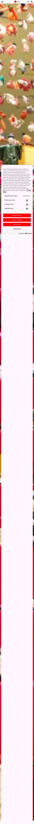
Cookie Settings (17, 228)
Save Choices (17, 224)
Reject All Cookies (17, 215)
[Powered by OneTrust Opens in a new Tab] (25, 234)
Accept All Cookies (17, 219)
